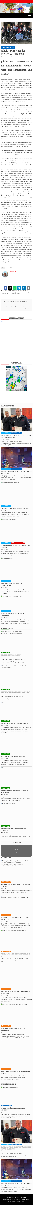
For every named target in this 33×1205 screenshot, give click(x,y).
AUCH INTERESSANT (6, 881)
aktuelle (5, 290)
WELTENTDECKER (6, 652)
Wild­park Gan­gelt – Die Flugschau (13, 756)
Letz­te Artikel (9, 267)
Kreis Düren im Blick (8, 1084)
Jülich (7, 292)
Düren (8, 290)
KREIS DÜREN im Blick (8, 47)
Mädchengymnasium (16, 292)
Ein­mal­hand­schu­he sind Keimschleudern (15, 1071)
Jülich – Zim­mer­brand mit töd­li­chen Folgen (16, 471)
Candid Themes (20, 1201)
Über (3, 267)
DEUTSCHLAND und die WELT (18, 542)
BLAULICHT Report (6, 432)
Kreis (9, 292)
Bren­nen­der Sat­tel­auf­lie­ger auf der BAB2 (15, 508)
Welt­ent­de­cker (7, 628)
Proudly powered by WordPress (12, 1199)
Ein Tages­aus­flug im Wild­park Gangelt (14, 723)
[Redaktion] (5, 279)
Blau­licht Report (7, 406)
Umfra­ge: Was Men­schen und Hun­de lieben (15, 954)
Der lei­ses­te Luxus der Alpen (11, 655)
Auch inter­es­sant (7, 858)
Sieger (28, 292)
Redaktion (12, 271)
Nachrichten (23, 292)
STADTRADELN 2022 (15, 293)
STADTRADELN (7, 293)
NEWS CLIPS (16, 843)
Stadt (2, 293)
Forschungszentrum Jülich (16, 290)
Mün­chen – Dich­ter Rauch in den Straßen (15, 301)
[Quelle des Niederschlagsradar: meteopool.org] (16, 391)
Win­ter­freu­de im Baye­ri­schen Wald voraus (15, 692)
